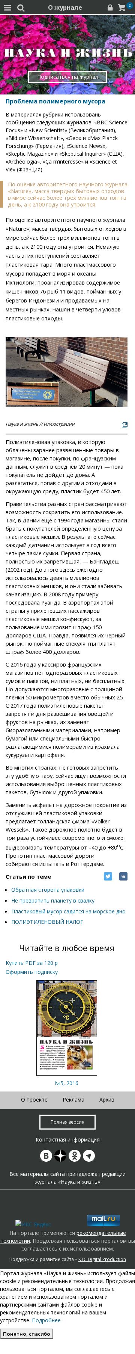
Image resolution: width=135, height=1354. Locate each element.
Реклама (73, 1099)
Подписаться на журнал (67, 76)
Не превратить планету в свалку (52, 900)
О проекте (34, 1099)
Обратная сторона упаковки (47, 889)
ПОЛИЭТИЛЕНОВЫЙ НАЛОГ (47, 921)
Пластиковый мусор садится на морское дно (68, 911)
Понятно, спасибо (26, 1333)
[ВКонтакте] (123, 876)
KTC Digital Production (102, 1259)
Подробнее (46, 1320)
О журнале (65, 7)
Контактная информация (68, 1139)
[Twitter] (108, 876)
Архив (106, 1099)
